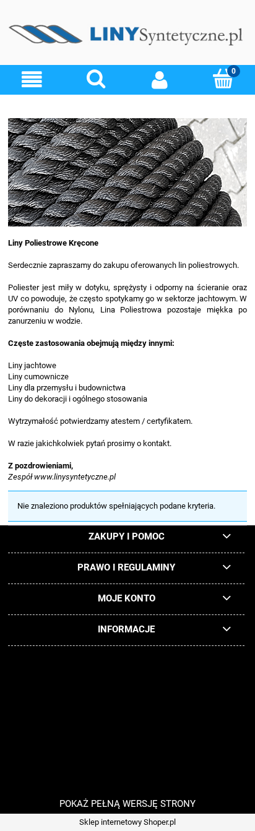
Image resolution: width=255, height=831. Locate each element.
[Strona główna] (127, 37)
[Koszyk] (223, 78)
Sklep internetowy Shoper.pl (127, 822)
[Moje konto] (159, 79)
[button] (32, 79)
